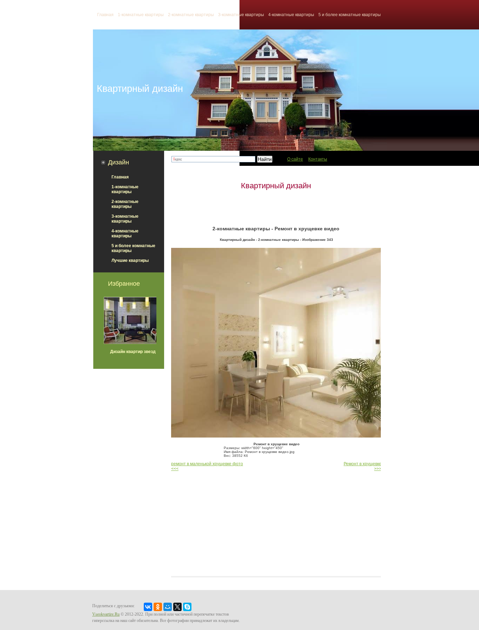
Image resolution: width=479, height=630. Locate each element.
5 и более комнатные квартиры (349, 14)
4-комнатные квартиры (291, 14)
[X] (177, 607)
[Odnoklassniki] (158, 607)
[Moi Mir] (167, 607)
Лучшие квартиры (130, 260)
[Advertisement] (276, 207)
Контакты (317, 159)
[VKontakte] (148, 607)
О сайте (295, 159)
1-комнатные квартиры (141, 14)
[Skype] (187, 607)
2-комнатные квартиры (191, 14)
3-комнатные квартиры (241, 14)
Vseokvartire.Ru (106, 614)
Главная (120, 177)
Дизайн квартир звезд (133, 351)
